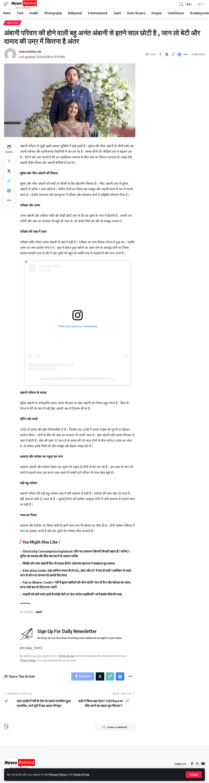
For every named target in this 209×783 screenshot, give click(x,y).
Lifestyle (12, 23)
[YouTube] (203, 764)
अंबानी (39, 612)
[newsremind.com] (24, 4)
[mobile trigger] (7, 4)
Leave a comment (117, 727)
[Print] (179, 54)
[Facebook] (192, 764)
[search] (181, 4)
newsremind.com (30, 51)
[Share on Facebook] (160, 54)
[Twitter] (197, 764)
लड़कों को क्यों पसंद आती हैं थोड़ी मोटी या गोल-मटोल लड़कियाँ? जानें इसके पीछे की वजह (72, 594)
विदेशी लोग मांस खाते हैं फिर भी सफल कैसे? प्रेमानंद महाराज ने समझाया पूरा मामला (69, 563)
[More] (185, 54)
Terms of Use (80, 774)
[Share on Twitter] (166, 54)
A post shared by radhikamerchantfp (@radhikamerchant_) (78, 378)
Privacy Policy (58, 774)
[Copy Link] (173, 54)
